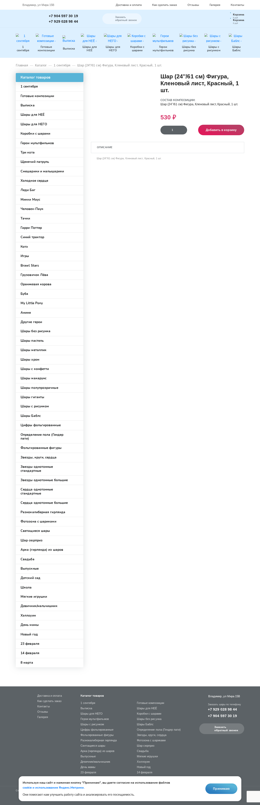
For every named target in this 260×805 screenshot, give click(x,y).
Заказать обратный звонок (226, 728)
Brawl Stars (30, 265)
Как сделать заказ (164, 5)
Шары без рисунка (35, 331)
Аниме (26, 312)
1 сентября (62, 65)
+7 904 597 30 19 (63, 16)
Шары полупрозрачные (39, 388)
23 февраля (30, 644)
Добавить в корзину (221, 130)
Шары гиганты (32, 397)
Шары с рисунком (35, 406)
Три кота (28, 152)
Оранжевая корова (36, 284)
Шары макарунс (33, 378)
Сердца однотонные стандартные (37, 491)
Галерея (215, 5)
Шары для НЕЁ (33, 115)
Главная (22, 65)
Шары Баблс (31, 416)
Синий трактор (32, 237)
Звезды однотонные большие (44, 480)
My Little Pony (32, 303)
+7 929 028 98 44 (63, 21)
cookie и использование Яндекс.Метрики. (54, 788)
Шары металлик (33, 350)
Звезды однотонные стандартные (37, 469)
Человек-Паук (32, 209)
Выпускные (30, 568)
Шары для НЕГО (34, 124)
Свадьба (27, 559)
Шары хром (30, 359)
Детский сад (30, 578)
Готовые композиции (37, 96)
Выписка (28, 105)
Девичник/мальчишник (39, 606)
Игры (25, 256)
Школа (26, 587)
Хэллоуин (28, 615)
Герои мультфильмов (37, 143)
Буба (24, 294)
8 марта (27, 662)
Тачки (25, 218)
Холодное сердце (34, 181)
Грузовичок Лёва (34, 275)
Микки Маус (30, 199)
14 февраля (30, 653)
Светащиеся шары (35, 531)
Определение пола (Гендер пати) (42, 437)
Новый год (29, 634)
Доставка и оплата (129, 5)
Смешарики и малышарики (42, 171)
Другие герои (31, 322)
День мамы (30, 625)
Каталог (41, 65)
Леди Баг (28, 190)
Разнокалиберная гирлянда (43, 512)
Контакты (237, 5)
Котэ (24, 246)
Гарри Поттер (31, 228)
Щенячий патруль (35, 162)
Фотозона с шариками (38, 521)
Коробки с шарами (35, 133)
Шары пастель (32, 341)
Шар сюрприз (31, 540)
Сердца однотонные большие (44, 503)
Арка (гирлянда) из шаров (42, 550)
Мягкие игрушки (34, 596)
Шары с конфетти (35, 369)
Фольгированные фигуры (41, 448)
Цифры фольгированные (41, 425)
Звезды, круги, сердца (39, 457)
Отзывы (193, 5)
